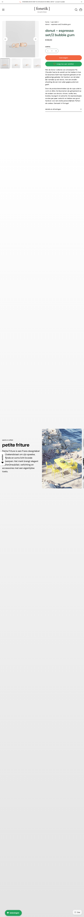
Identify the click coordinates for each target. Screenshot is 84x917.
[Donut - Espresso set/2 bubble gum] (5, 63)
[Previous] (3, 2)
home (47, 22)
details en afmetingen (53, 109)
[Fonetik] (42, 9)
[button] (75, 9)
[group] (42, 2)
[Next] (81, 2)
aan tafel (54, 22)
